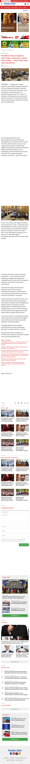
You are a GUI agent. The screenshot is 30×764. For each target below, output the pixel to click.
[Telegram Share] (24, 403)
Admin (5, 65)
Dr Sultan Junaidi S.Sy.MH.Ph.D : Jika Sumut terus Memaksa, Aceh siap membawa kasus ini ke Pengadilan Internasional (17, 677)
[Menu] (2, 4)
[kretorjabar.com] (10, 4)
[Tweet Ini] (18, 403)
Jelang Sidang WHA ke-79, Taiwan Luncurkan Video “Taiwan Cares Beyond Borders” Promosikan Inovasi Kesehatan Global (18, 726)
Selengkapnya (14, 615)
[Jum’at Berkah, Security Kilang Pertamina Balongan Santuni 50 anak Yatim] (6, 603)
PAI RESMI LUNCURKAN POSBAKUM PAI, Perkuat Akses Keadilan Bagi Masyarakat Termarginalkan (14, 351)
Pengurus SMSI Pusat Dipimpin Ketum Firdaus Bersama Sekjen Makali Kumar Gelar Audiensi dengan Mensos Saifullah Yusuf (16, 688)
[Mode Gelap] (25, 4)
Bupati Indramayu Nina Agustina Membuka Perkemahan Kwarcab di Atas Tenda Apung (16, 672)
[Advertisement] (15, 119)
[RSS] (19, 753)
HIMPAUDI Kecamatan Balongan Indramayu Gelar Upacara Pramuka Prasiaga (13, 359)
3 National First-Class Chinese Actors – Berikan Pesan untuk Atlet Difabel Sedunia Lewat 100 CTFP (14, 642)
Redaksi (12, 758)
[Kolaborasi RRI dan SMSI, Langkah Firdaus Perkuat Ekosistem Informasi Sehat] (22, 413)
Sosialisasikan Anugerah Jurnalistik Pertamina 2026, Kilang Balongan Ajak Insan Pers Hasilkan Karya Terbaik (14, 343)
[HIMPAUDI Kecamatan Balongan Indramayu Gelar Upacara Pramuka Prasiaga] (7, 442)
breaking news (4, 53)
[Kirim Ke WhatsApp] (28, 403)
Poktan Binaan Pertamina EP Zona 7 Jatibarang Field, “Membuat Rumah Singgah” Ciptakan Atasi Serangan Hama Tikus (16, 694)
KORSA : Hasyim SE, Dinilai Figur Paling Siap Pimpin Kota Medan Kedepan (19, 733)
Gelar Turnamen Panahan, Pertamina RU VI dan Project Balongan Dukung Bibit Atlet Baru (17, 699)
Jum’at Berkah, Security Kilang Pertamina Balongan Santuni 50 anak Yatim (19, 602)
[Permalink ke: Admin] (2, 66)
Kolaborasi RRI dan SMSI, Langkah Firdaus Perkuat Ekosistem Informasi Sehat (14, 347)
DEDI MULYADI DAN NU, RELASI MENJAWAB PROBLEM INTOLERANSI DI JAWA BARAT (15, 683)
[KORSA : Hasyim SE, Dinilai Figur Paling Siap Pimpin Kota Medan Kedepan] (6, 734)
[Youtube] (14, 753)
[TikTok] (16, 754)
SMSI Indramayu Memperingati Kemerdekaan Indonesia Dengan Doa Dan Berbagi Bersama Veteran (13, 364)
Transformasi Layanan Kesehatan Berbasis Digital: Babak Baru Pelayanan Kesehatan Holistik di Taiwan (7, 655)
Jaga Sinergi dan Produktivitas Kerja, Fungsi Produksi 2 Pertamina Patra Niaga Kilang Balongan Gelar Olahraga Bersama (13, 597)
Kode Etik (6, 758)
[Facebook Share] (15, 403)
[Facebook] (11, 753)
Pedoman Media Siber (21, 758)
